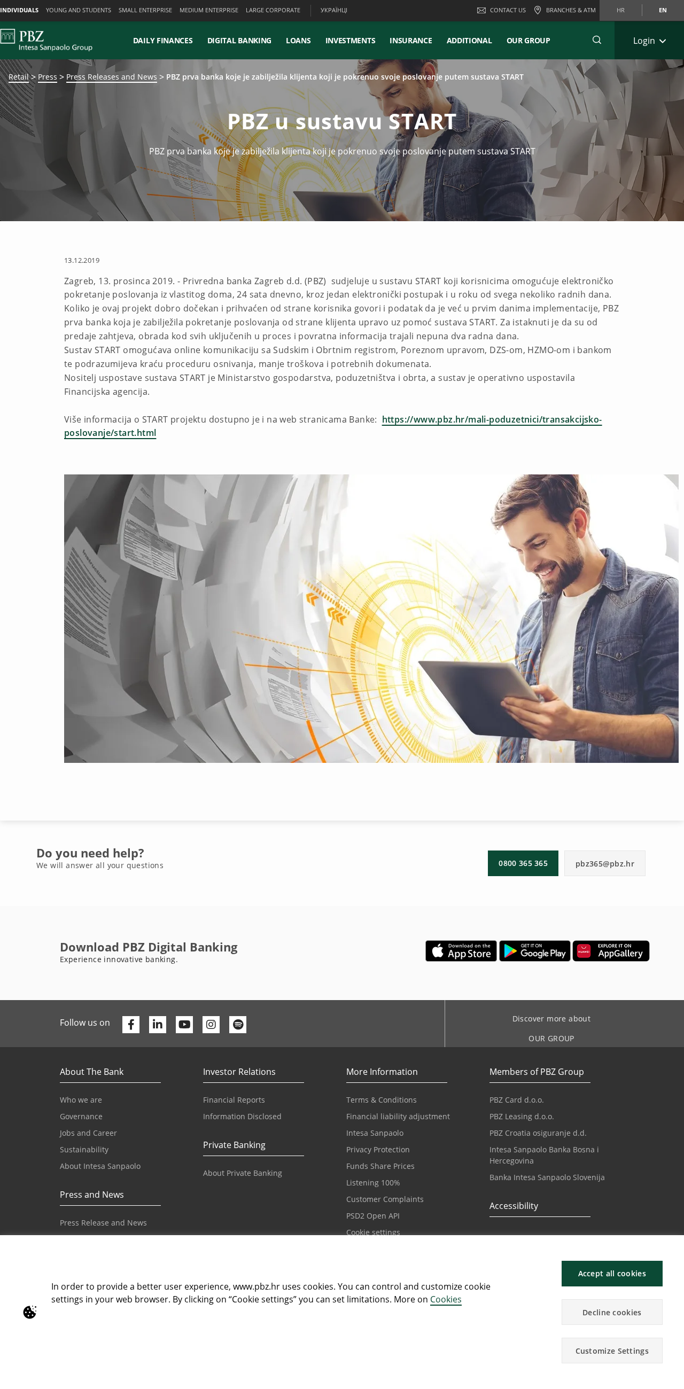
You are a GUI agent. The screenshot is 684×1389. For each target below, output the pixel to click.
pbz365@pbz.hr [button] (605, 864)
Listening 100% (373, 1182)
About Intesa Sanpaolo (100, 1166)
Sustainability (84, 1149)
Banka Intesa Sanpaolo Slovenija (547, 1177)
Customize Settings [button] (612, 1351)
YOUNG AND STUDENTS (78, 10)
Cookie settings (373, 1232)
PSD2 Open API (373, 1216)
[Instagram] (211, 1024)
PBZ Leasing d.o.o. (521, 1116)
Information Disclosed (242, 1116)
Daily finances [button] (163, 40)
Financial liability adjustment (398, 1116)
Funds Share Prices (380, 1166)
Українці (334, 10)
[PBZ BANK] (46, 40)
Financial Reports (234, 1100)
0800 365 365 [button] (523, 863)
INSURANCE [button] (411, 40)
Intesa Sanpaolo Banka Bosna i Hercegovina (544, 1155)
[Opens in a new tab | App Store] (461, 951)
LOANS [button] (298, 40)
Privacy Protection (378, 1149)
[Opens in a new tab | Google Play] (535, 951)
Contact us (508, 10)
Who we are (81, 1100)
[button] (671, 1249)
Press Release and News (103, 1223)
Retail (19, 77)
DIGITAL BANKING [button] (239, 40)
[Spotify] (237, 1024)
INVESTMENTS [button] (350, 40)
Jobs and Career (88, 1133)
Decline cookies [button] (612, 1312)
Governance (81, 1116)
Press (47, 77)
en (663, 10)
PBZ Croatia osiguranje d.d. (538, 1133)
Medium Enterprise (209, 10)
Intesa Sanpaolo (374, 1133)
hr (621, 10)
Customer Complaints (385, 1199)
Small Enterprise (145, 10)
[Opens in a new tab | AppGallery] (611, 951)
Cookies (446, 1299)
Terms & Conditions (381, 1100)
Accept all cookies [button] (612, 1273)
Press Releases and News (111, 77)
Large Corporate (273, 10)
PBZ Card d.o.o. (516, 1100)
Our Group (528, 40)
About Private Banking (242, 1173)
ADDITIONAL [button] (469, 40)
